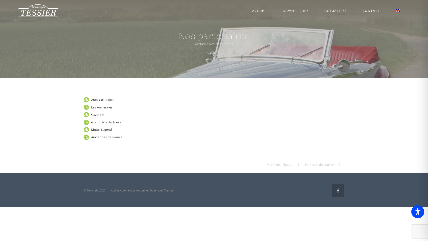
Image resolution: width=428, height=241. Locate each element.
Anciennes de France (106, 137)
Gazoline (97, 114)
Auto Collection (102, 100)
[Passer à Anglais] (398, 10)
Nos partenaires (242, 164)
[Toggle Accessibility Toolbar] (418, 212)
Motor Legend (101, 129)
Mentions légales (279, 164)
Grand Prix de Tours (106, 122)
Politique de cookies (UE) (323, 164)
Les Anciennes (102, 107)
